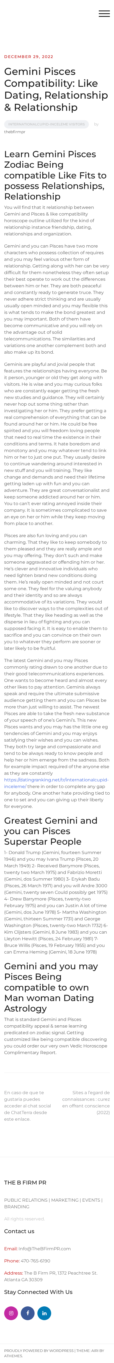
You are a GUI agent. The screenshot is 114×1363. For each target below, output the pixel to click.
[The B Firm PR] (28, 1313)
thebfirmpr (14, 131)
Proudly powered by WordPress (39, 1350)
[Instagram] (11, 1313)
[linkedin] (44, 1313)
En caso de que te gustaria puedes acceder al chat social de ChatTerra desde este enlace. (27, 1106)
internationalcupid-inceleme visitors (46, 124)
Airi (95, 1350)
